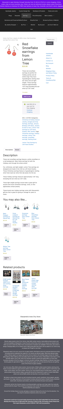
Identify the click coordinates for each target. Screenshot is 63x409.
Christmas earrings (28, 133)
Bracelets (17, 15)
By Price (23, 24)
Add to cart (27, 96)
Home (4, 38)
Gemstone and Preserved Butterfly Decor (16, 20)
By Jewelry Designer (10, 24)
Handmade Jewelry (10, 11)
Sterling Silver (32, 139)
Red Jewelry (31, 131)
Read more (6, 294)
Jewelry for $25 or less (19, 38)
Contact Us (49, 61)
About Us (49, 58)
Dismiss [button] (60, 6)
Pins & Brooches (37, 15)
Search (50, 43)
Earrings (25, 15)
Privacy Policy (50, 75)
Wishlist (33, 24)
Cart (31, 29)
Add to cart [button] (6, 225)
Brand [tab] (17, 150)
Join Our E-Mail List (53, 24)
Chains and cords (53, 11)
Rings (10, 15)
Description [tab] (9, 150)
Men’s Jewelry (48, 15)
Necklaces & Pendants (39, 11)
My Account (41, 24)
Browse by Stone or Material (50, 20)
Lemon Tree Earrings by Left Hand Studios (30, 129)
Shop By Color (34, 20)
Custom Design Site (24, 11)
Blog (47, 66)
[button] (18, 44)
